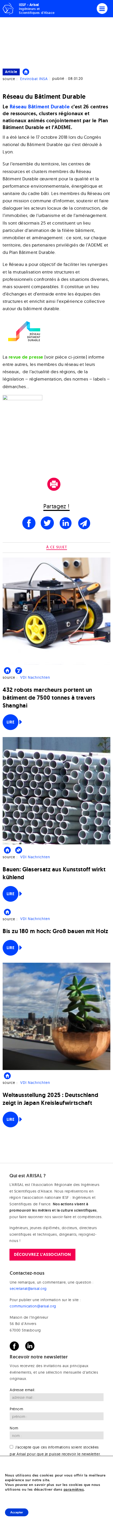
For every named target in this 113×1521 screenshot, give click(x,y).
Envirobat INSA (34, 78)
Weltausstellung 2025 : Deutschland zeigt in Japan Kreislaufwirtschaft (50, 1099)
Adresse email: (22, 1390)
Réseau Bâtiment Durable (40, 106)
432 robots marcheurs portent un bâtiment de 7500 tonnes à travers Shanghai (49, 697)
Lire (10, 722)
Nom (14, 1428)
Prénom (16, 1409)
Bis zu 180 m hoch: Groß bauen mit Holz (55, 931)
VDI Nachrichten (35, 677)
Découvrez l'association (42, 1254)
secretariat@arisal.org (28, 1288)
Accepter (16, 1512)
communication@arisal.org (33, 1306)
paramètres (74, 1489)
